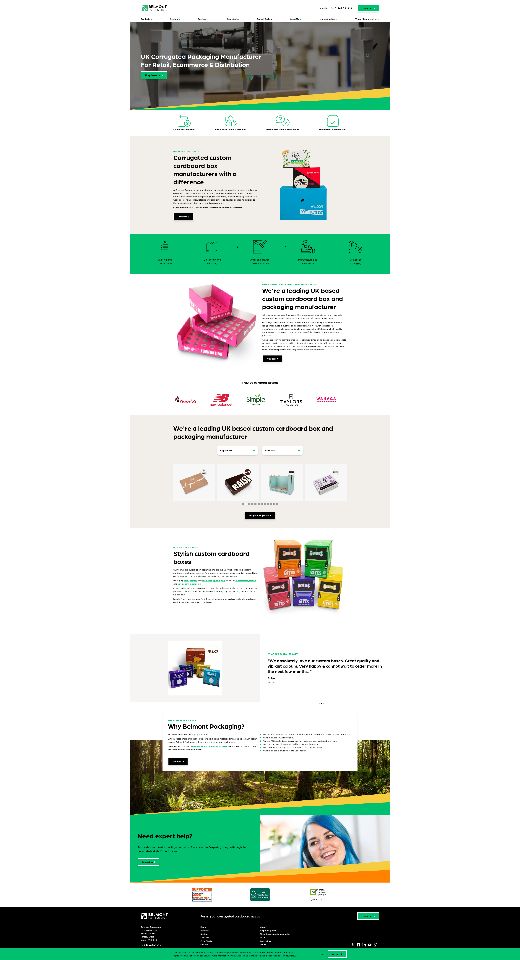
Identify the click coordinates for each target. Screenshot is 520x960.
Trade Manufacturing (366, 19)
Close (322, 954)
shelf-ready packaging (213, 580)
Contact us (265, 941)
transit (252, 580)
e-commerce (241, 580)
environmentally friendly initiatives (209, 746)
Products (145, 19)
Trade (263, 944)
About (263, 927)
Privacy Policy (288, 955)
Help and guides (327, 19)
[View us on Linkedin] (364, 944)
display (193, 580)
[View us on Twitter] (353, 944)
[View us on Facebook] (358, 944)
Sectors (174, 19)
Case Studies (207, 941)
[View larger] (194, 482)
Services (202, 19)
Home (203, 927)
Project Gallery (264, 19)
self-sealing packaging (189, 583)
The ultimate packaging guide (275, 934)
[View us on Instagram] (375, 944)
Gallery (204, 944)
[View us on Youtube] (369, 944)
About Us (294, 19)
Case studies (232, 19)
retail (186, 580)
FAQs (262, 937)
